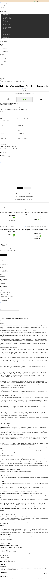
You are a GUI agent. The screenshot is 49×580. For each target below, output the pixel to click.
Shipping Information (22, 199)
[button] (24, 9)
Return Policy (4, 278)
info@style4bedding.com (8, 292)
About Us (3, 260)
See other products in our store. (24, 93)
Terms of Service (4, 264)
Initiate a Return (4, 279)
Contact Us (3, 280)
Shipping (3, 276)
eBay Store (3, 261)
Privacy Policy (4, 263)
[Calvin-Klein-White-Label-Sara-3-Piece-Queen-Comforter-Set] (12, 81)
